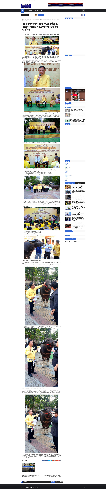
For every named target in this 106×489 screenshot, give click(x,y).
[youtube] (79, 1)
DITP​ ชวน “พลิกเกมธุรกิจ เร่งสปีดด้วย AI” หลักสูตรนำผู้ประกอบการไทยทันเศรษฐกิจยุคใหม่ (73, 14)
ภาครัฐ (50, 10)
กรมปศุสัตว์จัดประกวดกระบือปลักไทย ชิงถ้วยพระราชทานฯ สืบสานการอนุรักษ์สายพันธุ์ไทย (29, 469)
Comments (80, 183)
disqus (57, 481)
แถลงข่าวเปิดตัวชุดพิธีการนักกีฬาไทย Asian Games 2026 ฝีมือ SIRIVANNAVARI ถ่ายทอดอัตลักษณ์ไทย (78, 197)
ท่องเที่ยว (41, 10)
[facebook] (80, 1)
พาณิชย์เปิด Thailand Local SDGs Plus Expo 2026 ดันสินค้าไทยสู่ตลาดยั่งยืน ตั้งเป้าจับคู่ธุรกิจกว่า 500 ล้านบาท (78, 207)
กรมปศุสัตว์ (26, 19)
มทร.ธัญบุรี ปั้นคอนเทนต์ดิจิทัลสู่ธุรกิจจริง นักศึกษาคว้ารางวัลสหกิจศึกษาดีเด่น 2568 (76, 110)
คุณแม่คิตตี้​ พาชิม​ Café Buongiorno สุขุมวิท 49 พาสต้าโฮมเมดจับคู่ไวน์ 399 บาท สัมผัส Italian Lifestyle (35, 14)
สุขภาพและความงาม (68, 175)
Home (23, 19)
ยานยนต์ (66, 168)
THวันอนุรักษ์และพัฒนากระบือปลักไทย (36, 19)
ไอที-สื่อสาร (31, 10)
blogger (52, 481)
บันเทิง (45, 10)
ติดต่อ (66, 180)
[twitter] (82, 1)
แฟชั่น (66, 176)
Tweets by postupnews (69, 104)
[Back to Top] (84, 487)
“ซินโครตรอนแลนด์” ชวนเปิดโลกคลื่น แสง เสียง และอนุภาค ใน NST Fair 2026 (78, 202)
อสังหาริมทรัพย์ (67, 167)
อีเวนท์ (36, 10)
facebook (61, 481)
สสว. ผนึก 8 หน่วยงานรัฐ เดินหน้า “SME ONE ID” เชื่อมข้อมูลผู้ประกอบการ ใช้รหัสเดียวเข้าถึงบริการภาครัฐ (78, 213)
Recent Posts (70, 183)
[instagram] (83, 1)
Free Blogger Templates (34, 487)
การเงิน (66, 172)
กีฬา (66, 173)
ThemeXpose (27, 487)
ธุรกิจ (26, 10)
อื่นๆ (66, 179)
